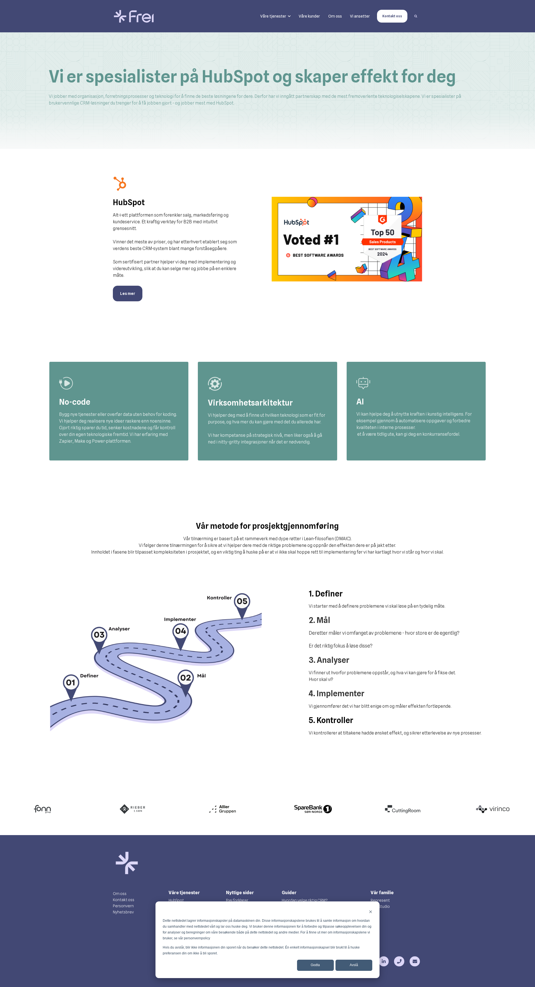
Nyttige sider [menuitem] (240, 892)
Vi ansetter (360, 16)
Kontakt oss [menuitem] (123, 900)
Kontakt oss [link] (392, 16)
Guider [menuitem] (289, 892)
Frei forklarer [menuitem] (237, 900)
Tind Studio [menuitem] (380, 906)
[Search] (415, 16)
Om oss (335, 16)
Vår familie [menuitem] (382, 892)
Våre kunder (309, 16)
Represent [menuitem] (380, 900)
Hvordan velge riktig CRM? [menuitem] (305, 900)
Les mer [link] (127, 293)
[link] (134, 16)
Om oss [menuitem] (120, 893)
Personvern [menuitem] (123, 906)
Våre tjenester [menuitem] (184, 892)
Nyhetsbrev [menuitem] (123, 912)
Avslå (354, 965)
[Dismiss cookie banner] (370, 912)
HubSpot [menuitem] (176, 900)
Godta (315, 965)
